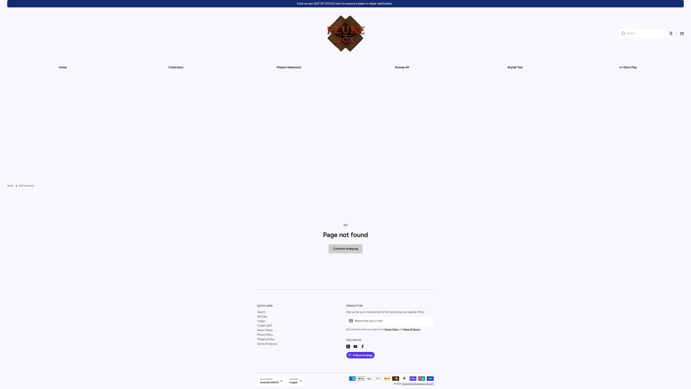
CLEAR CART (264, 325)
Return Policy (264, 330)
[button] (682, 33)
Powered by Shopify (424, 384)
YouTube (262, 316)
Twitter (261, 321)
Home (10, 185)
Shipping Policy (266, 339)
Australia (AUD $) (269, 382)
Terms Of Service (267, 343)
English (294, 382)
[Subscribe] (429, 320)
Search (261, 312)
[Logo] (345, 33)
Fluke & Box (408, 384)
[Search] (622, 33)
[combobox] (642, 33)
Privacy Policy (265, 334)
